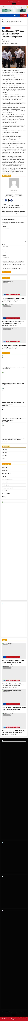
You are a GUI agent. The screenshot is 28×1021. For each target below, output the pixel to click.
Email (3, 250)
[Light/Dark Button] (15, 15)
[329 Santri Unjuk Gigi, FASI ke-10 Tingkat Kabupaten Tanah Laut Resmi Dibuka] (3, 408)
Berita (3, 28)
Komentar (4, 226)
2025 (3, 452)
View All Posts (19, 195)
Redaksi (15, 1012)
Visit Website (9, 195)
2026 (3, 449)
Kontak (11, 1012)
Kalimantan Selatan (6, 479)
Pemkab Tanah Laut (10, 294)
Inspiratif (4, 476)
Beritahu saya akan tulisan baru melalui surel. (13, 268)
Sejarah (3, 490)
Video (25, 15)
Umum (3, 496)
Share (19, 1012)
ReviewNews (21, 1018)
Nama (3, 244)
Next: (13, 211)
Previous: (12, 206)
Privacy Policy (5, 1012)
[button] (1, 15)
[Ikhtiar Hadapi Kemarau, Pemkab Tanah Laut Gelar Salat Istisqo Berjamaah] (14, 312)
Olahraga (4, 485)
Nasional (4, 482)
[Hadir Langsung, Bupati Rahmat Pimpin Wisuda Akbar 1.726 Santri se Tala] (14, 288)
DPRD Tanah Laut (6, 473)
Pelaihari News (6, 40)
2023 (3, 458)
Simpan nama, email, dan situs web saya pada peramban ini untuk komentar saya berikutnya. (13, 261)
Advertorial (4, 467)
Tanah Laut (8, 28)
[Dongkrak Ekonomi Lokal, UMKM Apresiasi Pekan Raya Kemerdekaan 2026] (14, 335)
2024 (3, 455)
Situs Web (4, 255)
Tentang (23, 1012)
